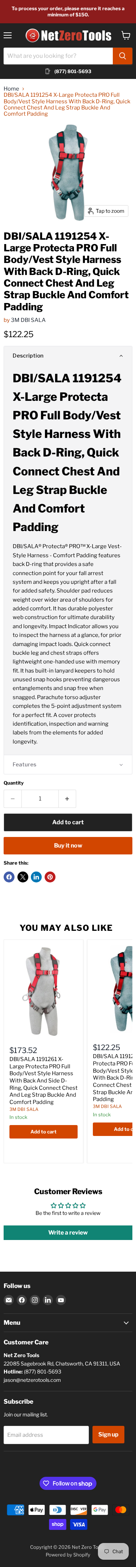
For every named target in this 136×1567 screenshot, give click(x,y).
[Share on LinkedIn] (36, 877)
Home (11, 89)
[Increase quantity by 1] (68, 799)
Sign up (108, 1434)
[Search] (122, 56)
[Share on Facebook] (9, 877)
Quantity (14, 783)
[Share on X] (22, 877)
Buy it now (68, 845)
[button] (68, 355)
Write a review (68, 1232)
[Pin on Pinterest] (50, 877)
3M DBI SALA (28, 320)
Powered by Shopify (68, 1555)
